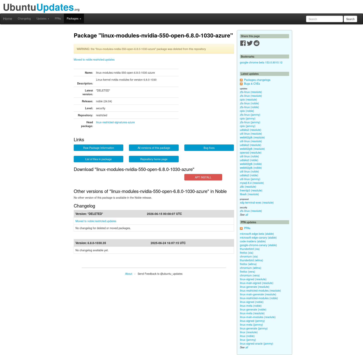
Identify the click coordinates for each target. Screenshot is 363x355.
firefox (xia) (246, 252)
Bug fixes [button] (209, 148)
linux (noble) (247, 336)
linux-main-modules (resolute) (258, 317)
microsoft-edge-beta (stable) (257, 234)
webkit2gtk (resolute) (252, 137)
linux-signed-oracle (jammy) (256, 343)
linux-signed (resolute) (253, 279)
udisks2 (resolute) (250, 130)
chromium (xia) (249, 256)
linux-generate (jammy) (254, 328)
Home (7, 18)
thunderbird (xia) (250, 249)
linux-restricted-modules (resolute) (260, 290)
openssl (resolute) (250, 152)
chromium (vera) (250, 275)
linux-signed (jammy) (252, 321)
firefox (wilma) (248, 264)
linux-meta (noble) (251, 305)
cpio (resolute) (248, 99)
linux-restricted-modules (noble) (259, 298)
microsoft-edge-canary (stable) (258, 237)
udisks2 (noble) (249, 160)
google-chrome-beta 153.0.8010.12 (261, 62)
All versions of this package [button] (154, 148)
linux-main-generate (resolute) (258, 294)
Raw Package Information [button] (98, 148)
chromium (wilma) (250, 268)
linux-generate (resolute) (254, 287)
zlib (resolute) (248, 186)
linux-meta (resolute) (252, 313)
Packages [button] (73, 18)
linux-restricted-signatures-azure (115, 122)
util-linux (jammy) (250, 179)
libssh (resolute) (249, 194)
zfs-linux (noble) (249, 103)
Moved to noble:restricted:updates (94, 59)
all (246, 214)
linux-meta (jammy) (251, 324)
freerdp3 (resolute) (251, 190)
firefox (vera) (247, 271)
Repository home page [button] (154, 159)
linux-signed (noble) (252, 302)
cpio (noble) (247, 111)
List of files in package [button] (98, 159)
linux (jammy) (248, 340)
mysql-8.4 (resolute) (252, 183)
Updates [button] (41, 18)
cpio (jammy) (247, 118)
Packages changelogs (257, 80)
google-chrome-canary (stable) (258, 245)
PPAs (58, 18)
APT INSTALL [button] (203, 177)
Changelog (24, 18)
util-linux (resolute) (251, 133)
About (128, 273)
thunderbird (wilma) (251, 260)
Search (350, 19)
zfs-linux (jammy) (250, 114)
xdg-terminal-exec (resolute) (257, 202)
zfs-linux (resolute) (251, 92)
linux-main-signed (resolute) (256, 283)
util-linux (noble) (249, 156)
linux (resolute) (249, 332)
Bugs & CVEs (252, 83)
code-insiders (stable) (253, 241)
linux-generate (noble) (253, 309)
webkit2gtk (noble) (251, 164)
